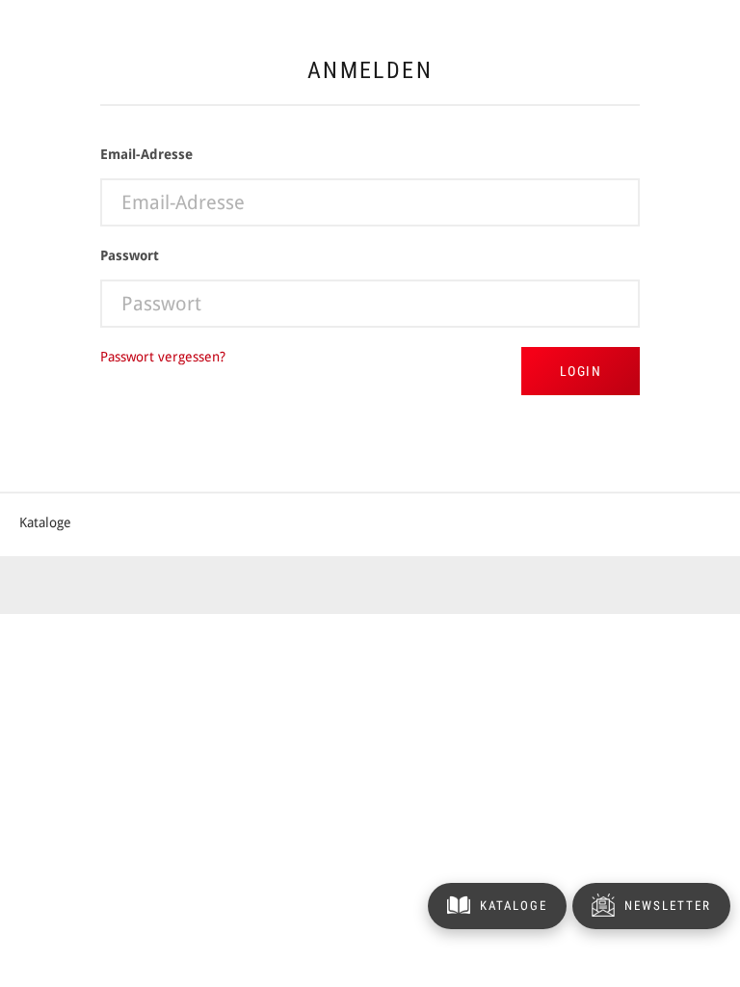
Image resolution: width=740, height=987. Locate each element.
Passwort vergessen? (162, 356)
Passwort (129, 255)
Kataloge (45, 522)
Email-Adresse (146, 154)
